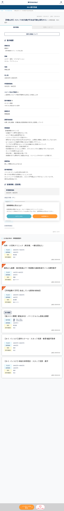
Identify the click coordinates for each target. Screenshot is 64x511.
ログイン (61, 3)
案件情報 (16, 27)
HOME (2, 10)
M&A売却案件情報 (8, 10)
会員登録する (45, 216)
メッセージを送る (26, 507)
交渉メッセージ (48, 27)
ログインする (19, 216)
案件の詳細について (32, 34)
